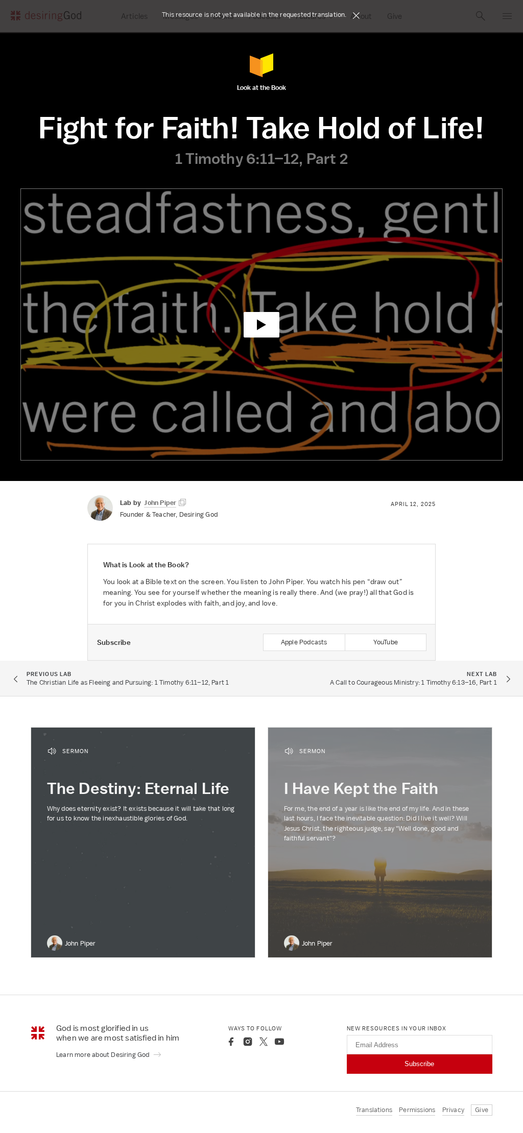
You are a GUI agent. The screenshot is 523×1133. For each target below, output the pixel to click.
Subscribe (419, 1064)
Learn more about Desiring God (103, 1054)
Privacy (453, 1109)
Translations (374, 1109)
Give (481, 1109)
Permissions (417, 1109)
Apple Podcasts (304, 642)
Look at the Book (261, 87)
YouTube (385, 642)
